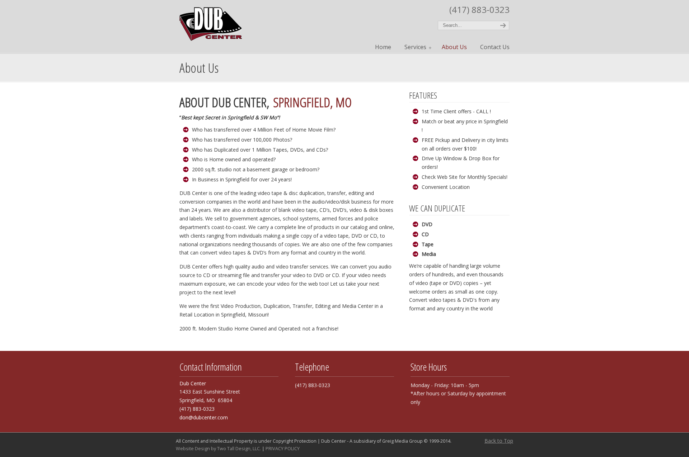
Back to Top (498, 440)
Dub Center (210, 21)
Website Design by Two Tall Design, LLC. (218, 449)
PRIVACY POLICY (283, 449)
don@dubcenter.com (203, 417)
